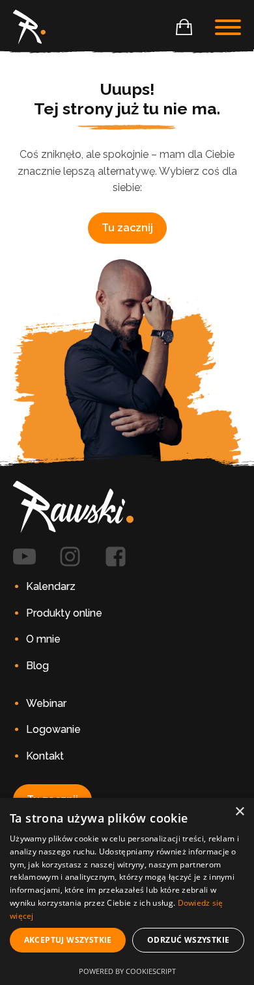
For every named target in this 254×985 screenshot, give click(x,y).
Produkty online (64, 613)
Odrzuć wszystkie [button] (188, 939)
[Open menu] (228, 27)
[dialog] (127, 891)
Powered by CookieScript (127, 971)
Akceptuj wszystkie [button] (68, 939)
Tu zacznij (127, 228)
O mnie (43, 639)
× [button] (239, 812)
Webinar (46, 703)
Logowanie (53, 729)
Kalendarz (51, 586)
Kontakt (45, 756)
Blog (37, 665)
